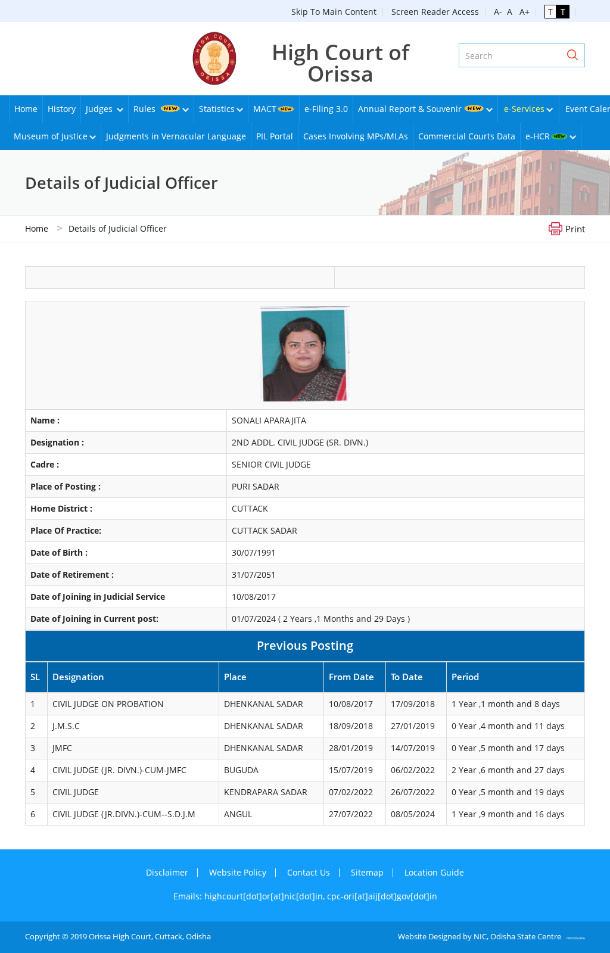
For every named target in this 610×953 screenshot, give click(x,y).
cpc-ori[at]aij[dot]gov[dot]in (382, 896)
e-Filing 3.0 (326, 108)
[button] (572, 55)
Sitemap (367, 872)
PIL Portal (274, 136)
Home (26, 108)
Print (575, 228)
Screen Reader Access (435, 11)
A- (498, 11)
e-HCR (537, 136)
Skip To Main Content (333, 11)
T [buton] (550, 11)
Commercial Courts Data (466, 136)
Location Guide (434, 872)
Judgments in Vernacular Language (176, 136)
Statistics (217, 108)
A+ (522, 11)
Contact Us (308, 872)
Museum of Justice (51, 136)
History (62, 108)
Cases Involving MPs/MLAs (355, 136)
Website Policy (237, 872)
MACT (264, 108)
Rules (145, 108)
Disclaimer (167, 872)
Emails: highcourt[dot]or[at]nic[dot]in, (250, 896)
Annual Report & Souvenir (410, 108)
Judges (100, 108)
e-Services (524, 108)
